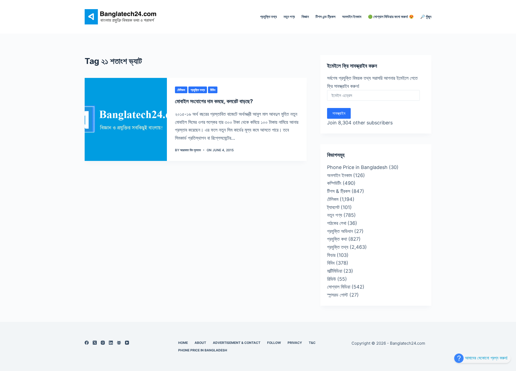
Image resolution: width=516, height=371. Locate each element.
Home (183, 343)
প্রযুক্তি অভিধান (340, 231)
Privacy (295, 343)
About (200, 343)
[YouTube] (127, 343)
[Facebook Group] (119, 343)
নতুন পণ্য (289, 16)
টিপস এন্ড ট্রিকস (325, 16)
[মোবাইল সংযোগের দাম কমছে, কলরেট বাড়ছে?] (126, 119)
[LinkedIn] (111, 343)
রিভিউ (331, 279)
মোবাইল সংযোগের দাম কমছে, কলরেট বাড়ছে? (214, 101)
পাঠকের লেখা (336, 223)
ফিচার (331, 255)
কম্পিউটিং (334, 183)
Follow (274, 343)
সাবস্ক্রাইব (338, 113)
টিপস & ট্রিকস (338, 191)
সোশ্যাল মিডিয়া (338, 287)
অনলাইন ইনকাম (351, 16)
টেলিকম (181, 90)
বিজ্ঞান (305, 16)
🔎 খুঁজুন (425, 16)
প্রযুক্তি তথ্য (268, 16)
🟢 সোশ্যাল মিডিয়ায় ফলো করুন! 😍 (391, 16)
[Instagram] (103, 343)
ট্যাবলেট (333, 207)
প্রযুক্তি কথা (337, 239)
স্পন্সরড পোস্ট (337, 295)
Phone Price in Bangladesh (357, 167)
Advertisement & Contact (236, 343)
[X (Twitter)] (95, 343)
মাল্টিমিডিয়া (334, 271)
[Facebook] (87, 343)
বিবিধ (212, 90)
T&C (312, 343)
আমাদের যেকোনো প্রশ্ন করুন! (485, 358)
